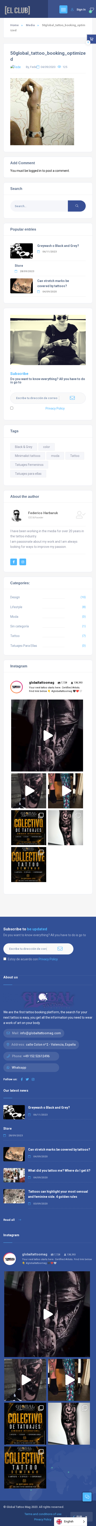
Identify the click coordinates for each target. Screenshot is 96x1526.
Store (19, 265)
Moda (14, 616)
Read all (9, 1219)
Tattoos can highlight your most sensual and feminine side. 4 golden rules (58, 1194)
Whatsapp (19, 1067)
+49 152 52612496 (36, 1056)
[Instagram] (79, 766)
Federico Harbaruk (43, 513)
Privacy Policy (55, 408)
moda (55, 456)
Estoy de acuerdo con (40, 408)
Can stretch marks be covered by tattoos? (59, 1149)
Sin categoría (19, 626)
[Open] (47, 735)
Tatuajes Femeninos (29, 465)
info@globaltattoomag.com (40, 1033)
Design (15, 597)
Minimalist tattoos (27, 456)
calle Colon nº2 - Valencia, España (51, 1044)
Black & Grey (23, 447)
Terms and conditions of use (43, 1514)
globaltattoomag (46, 703)
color (46, 447)
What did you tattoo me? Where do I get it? (59, 1170)
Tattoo (74, 456)
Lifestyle (16, 607)
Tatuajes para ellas (28, 473)
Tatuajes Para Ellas (23, 645)
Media (30, 25)
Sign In (81, 9)
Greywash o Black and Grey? (58, 246)
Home (14, 25)
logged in (35, 170)
